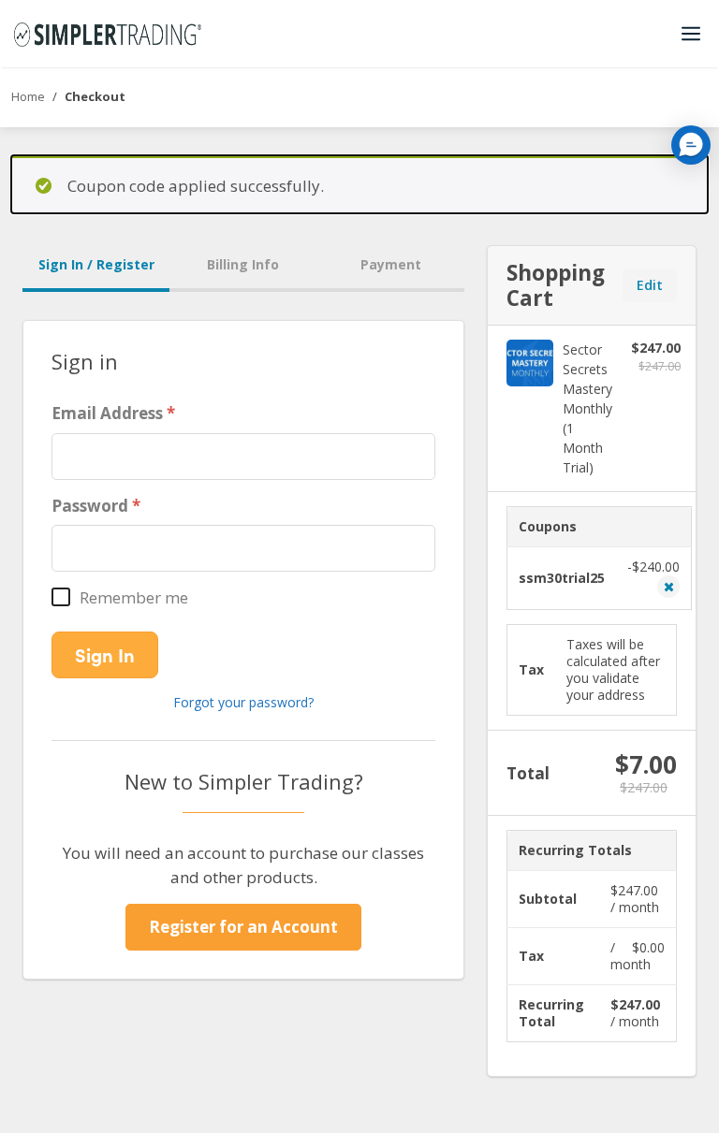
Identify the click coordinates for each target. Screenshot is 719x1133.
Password (89, 505)
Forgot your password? (243, 702)
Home (28, 96)
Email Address (107, 413)
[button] (691, 145)
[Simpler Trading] (107, 33)
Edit (650, 285)
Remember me (134, 597)
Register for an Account (243, 926)
